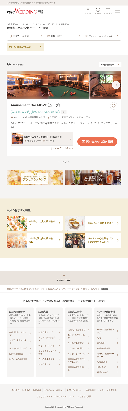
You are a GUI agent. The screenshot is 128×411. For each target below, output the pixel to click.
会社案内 (16, 390)
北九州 (94, 289)
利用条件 (37, 390)
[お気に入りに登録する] (113, 106)
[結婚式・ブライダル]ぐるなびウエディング (26, 289)
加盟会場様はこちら (95, 390)
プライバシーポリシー (54, 390)
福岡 (85, 289)
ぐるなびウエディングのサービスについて (55, 396)
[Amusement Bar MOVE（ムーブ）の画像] (64, 85)
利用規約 (26, 390)
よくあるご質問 (84, 396)
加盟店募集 (111, 390)
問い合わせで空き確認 (99, 141)
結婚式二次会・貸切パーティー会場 (63, 289)
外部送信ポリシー (75, 390)
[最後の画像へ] (116, 85)
